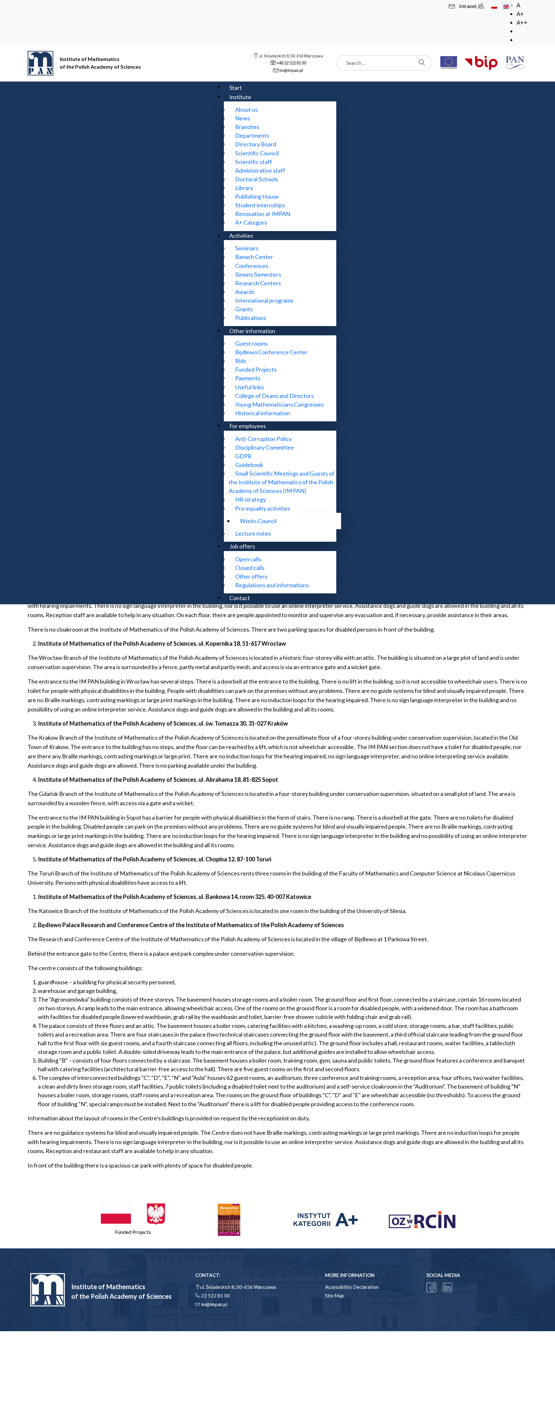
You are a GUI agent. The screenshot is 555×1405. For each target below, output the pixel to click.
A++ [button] (521, 22)
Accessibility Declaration (352, 1287)
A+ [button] (520, 13)
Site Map (334, 1295)
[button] (133, 1220)
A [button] (518, 5)
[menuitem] (235, 87)
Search (423, 62)
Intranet (468, 6)
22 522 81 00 (215, 1295)
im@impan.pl (214, 1304)
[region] (277, 1219)
